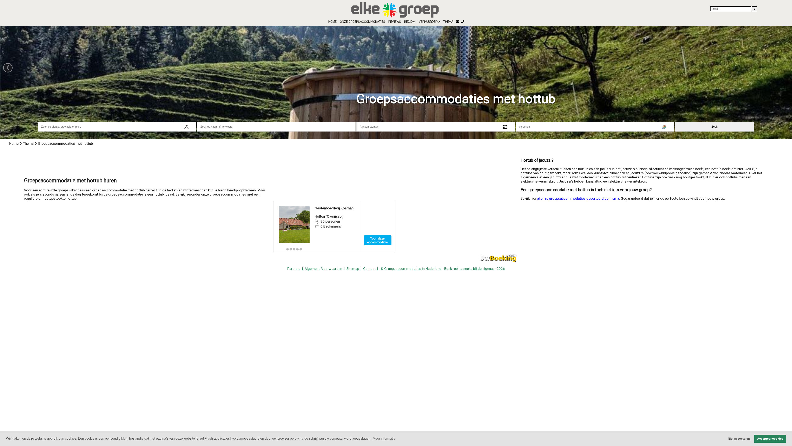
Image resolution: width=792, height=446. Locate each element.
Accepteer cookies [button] (770, 438)
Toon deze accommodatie (377, 240)
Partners (294, 269)
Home (332, 22)
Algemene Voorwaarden (323, 269)
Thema (448, 22)
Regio (408, 22)
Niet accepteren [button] (739, 438)
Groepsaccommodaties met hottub (65, 143)
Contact (369, 269)
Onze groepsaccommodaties (362, 22)
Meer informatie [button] (384, 438)
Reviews (394, 22)
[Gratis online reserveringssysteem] (498, 258)
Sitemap (352, 269)
